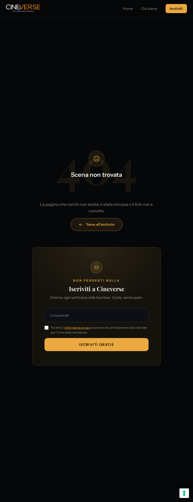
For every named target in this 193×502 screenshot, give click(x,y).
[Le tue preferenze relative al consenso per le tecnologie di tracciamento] (184, 493)
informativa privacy (77, 327)
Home (128, 8)
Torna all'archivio (100, 224)
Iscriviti (176, 8)
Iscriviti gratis (96, 344)
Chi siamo (149, 8)
